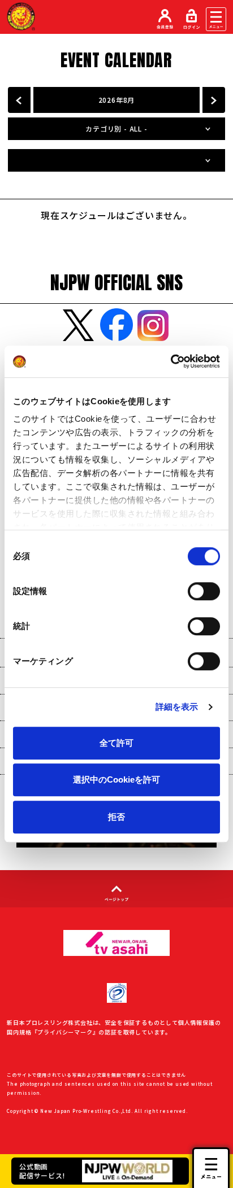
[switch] (204, 591)
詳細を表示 (177, 706)
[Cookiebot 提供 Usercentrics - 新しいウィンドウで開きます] (170, 361)
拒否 (116, 817)
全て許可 (116, 743)
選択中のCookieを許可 (116, 779)
